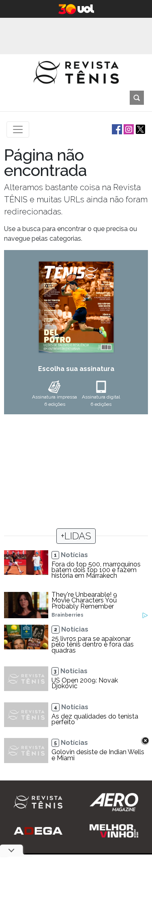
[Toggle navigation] (17, 129)
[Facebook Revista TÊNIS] (116, 129)
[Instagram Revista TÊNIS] (128, 129)
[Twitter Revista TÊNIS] (140, 129)
